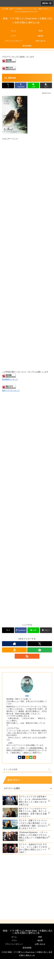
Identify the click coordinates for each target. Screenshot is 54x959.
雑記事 (40, 940)
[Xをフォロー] (39, 643)
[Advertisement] (27, 252)
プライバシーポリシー (14, 944)
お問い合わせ (40, 944)
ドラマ (14, 940)
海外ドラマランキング (11, 391)
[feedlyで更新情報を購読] (39, 649)
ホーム (14, 937)
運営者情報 (27, 948)
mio (27, 696)
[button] (46, 85)
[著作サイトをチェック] (14, 643)
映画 (40, 937)
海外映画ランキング (10, 379)
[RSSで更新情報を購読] (27, 656)
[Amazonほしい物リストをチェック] (14, 649)
